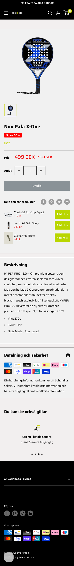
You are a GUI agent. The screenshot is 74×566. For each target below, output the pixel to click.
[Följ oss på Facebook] (7, 513)
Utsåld (37, 185)
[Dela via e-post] (67, 202)
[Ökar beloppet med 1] (41, 170)
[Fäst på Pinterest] (51, 202)
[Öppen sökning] (50, 13)
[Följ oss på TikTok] (22, 513)
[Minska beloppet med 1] (19, 170)
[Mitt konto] (58, 13)
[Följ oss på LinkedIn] (30, 513)
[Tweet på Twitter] (59, 202)
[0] (66, 12)
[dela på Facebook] (43, 202)
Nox (7, 143)
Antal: (8, 170)
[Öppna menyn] (6, 13)
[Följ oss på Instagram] (15, 513)
